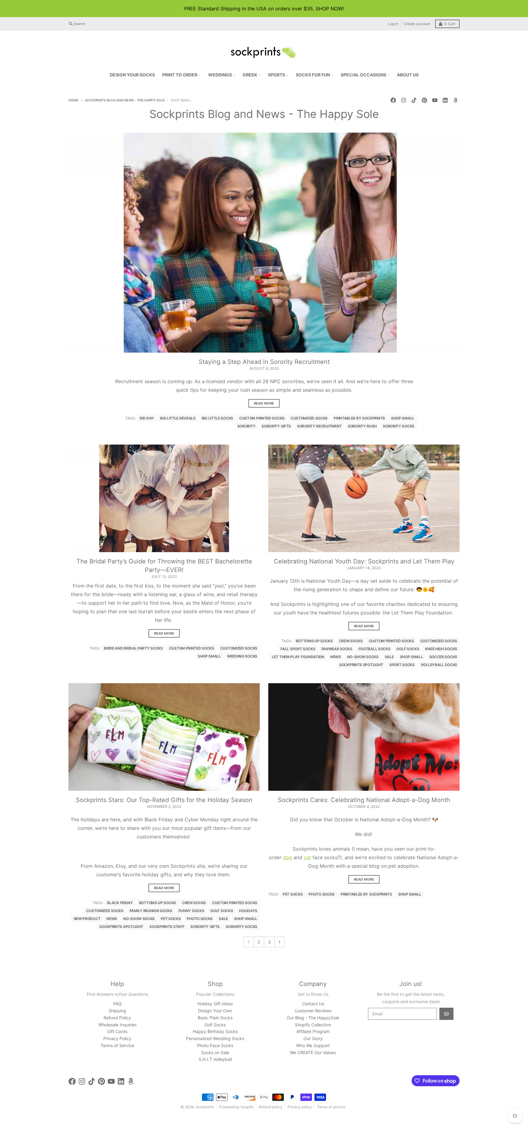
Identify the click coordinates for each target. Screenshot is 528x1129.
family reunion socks (151, 910)
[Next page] (279, 942)
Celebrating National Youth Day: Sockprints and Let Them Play (364, 561)
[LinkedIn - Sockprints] (445, 100)
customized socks (309, 418)
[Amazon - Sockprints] (456, 100)
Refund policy (270, 1107)
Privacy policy (300, 1107)
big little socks (217, 418)
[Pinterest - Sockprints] (424, 100)
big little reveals (178, 418)
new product (87, 918)
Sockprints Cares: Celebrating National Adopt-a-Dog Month (364, 800)
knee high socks (441, 649)
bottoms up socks (314, 641)
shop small (402, 418)
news (335, 656)
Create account (417, 23)
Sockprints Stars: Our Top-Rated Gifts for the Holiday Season (164, 800)
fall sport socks (297, 649)
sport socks (402, 664)
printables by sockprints (359, 418)
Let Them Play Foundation (298, 656)
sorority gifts (276, 426)
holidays (248, 910)
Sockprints (205, 1107)
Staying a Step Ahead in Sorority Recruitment (264, 361)
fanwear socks (336, 649)
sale (389, 656)
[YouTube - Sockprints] (435, 100)
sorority (246, 426)
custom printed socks (261, 418)
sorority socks (398, 426)
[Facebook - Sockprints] (393, 100)
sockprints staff (166, 926)
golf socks (407, 649)
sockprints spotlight (361, 664)
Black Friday (120, 902)
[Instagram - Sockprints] (404, 100)
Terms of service (331, 1107)
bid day (147, 418)
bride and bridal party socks (133, 648)
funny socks (191, 910)
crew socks (351, 641)
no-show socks (363, 656)
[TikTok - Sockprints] (414, 100)
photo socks (200, 918)
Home (73, 100)
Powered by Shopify (236, 1107)
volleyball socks (439, 664)
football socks (374, 649)
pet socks (171, 918)
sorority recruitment (319, 426)
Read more (264, 403)
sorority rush (362, 426)
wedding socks (242, 656)
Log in (393, 23)
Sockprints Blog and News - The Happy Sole (125, 100)
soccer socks (443, 656)
